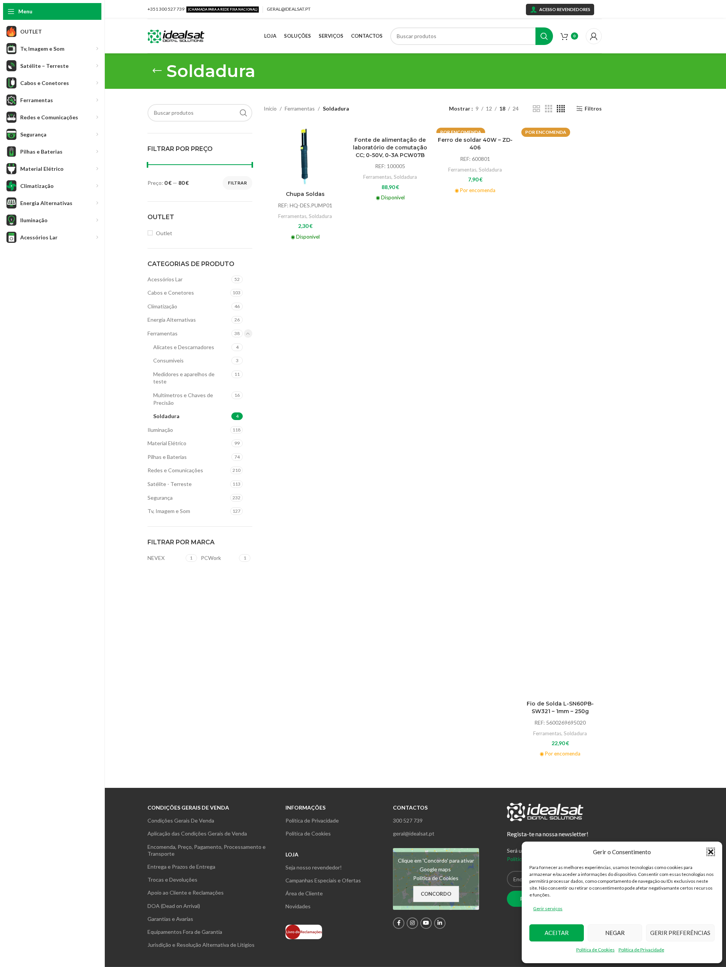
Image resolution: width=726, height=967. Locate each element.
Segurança (160, 497)
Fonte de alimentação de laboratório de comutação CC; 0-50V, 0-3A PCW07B (390, 147)
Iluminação (160, 430)
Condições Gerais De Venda (180, 820)
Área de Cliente (304, 893)
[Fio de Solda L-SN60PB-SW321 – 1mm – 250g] (560, 411)
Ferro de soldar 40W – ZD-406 (475, 143)
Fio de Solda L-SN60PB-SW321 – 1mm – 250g (560, 707)
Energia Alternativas (171, 319)
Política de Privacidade (641, 950)
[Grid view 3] (548, 109)
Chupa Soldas (305, 194)
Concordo (436, 893)
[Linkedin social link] (440, 923)
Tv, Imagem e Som (168, 511)
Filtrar (237, 183)
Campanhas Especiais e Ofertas (323, 880)
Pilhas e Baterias (167, 457)
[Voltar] (157, 71)
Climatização (162, 306)
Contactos (410, 807)
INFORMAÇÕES (305, 807)
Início (270, 108)
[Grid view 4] (561, 109)
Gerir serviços (548, 908)
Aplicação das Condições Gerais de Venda (197, 833)
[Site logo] (176, 35)
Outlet (164, 233)
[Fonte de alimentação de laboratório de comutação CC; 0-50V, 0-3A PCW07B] (390, 129)
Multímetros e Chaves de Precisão (183, 399)
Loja (291, 854)
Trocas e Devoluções (172, 879)
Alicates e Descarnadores (183, 347)
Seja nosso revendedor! (313, 867)
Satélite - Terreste (169, 484)
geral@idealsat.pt (413, 833)
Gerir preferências (680, 932)
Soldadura (166, 416)
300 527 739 (408, 820)
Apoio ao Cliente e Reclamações (185, 892)
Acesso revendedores (564, 9)
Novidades (298, 906)
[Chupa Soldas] (305, 156)
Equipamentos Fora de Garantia (184, 932)
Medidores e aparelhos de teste (184, 378)
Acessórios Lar (165, 279)
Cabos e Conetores (170, 292)
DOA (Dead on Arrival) (173, 906)
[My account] (594, 36)
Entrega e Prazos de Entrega (181, 866)
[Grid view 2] (536, 109)
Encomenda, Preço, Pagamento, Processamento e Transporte (206, 850)
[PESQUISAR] (544, 36)
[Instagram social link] (412, 923)
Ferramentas (162, 333)
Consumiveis (168, 360)
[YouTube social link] (426, 923)
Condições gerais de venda (188, 807)
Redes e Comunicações (175, 470)
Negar (615, 932)
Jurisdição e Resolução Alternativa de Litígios (201, 944)
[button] (711, 852)
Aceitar (557, 932)
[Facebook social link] (398, 923)
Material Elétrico (166, 443)
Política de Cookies (595, 950)
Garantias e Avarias (170, 919)
